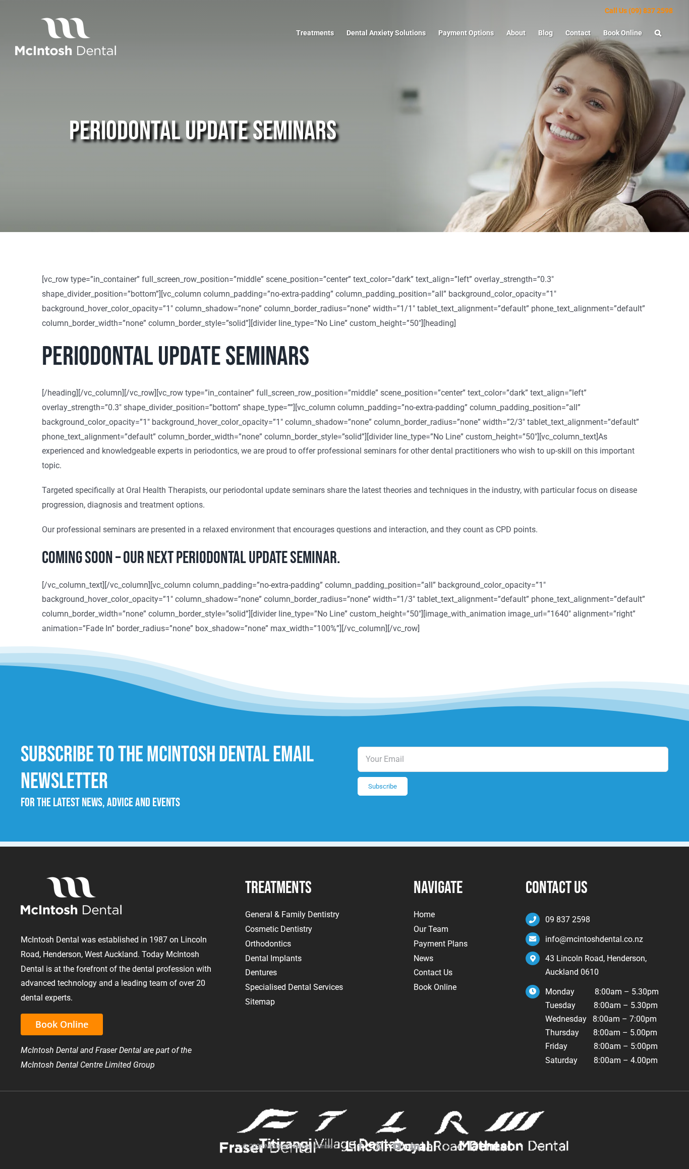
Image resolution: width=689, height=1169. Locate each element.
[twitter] (379, 1146)
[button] (658, 33)
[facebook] (361, 1146)
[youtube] (397, 1146)
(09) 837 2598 (650, 11)
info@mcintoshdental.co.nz (594, 939)
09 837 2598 (567, 919)
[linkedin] (415, 1146)
